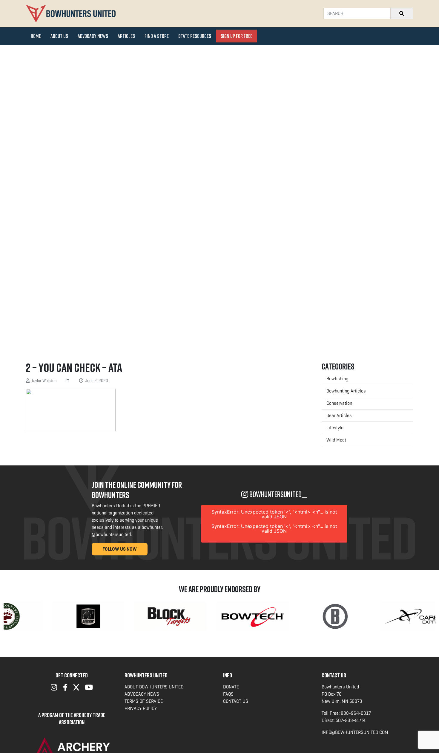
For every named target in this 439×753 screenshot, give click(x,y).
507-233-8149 (350, 720)
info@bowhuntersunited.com (355, 732)
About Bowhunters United (154, 687)
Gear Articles (339, 415)
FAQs (228, 694)
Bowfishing (337, 378)
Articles (126, 36)
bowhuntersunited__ (277, 494)
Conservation (339, 403)
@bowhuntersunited (111, 534)
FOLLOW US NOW (119, 549)
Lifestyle (334, 427)
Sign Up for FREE (236, 36)
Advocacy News (93, 36)
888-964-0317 (356, 713)
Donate (231, 687)
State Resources (194, 36)
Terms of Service (144, 701)
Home (36, 36)
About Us (59, 36)
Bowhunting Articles (346, 391)
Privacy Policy (141, 708)
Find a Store (157, 36)
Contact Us (235, 701)
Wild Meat (336, 440)
